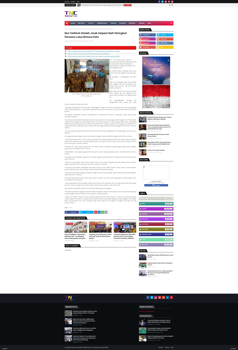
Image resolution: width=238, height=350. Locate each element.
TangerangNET (78, 347)
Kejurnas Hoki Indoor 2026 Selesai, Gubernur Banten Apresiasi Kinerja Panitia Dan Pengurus (84, 321)
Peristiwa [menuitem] (81, 23)
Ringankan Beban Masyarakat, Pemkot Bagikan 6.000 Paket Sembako (160, 118)
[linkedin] (167, 297)
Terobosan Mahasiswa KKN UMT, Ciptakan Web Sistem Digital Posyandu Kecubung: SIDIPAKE (93, 56)
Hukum (155, 209)
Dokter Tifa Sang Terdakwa (156, 150)
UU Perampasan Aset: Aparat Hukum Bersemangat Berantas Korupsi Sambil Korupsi (105, 5)
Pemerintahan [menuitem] (102, 23)
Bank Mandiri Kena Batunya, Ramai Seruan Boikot (158, 135)
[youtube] (165, 39)
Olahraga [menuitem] (122, 23)
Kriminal (155, 214)
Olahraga (155, 224)
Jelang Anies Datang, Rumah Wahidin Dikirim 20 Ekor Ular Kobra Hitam (159, 329)
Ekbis (155, 203)
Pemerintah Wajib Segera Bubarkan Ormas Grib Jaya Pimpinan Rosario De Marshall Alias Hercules (159, 127)
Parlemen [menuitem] (132, 23)
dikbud (71, 29)
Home (66, 29)
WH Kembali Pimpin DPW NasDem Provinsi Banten (160, 256)
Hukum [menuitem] (72, 23)
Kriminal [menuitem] (142, 23)
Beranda (67, 1)
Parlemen (155, 229)
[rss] (165, 47)
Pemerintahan (155, 234)
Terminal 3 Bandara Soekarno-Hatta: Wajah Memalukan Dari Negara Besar (159, 321)
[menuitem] (67, 23)
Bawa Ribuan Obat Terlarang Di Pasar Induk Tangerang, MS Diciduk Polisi (159, 143)
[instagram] (166, 1)
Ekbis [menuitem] (149, 23)
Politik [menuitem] (90, 23)
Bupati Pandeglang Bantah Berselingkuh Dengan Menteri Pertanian (160, 337)
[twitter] (162, 1)
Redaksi (73, 1)
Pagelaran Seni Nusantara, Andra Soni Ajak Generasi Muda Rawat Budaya (88, 54)
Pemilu (155, 239)
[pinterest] (169, 1)
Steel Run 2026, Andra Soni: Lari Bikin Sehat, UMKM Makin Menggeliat (84, 329)
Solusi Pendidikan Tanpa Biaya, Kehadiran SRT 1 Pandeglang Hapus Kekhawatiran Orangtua (93, 51)
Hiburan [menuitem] (113, 23)
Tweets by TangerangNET (147, 311)
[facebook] (159, 1)
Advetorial (155, 198)
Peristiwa (155, 244)
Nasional (155, 219)
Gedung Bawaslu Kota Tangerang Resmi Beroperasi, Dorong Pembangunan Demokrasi (160, 272)
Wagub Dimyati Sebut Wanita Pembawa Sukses (160, 264)
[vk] (165, 43)
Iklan (78, 1)
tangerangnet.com (71, 41)
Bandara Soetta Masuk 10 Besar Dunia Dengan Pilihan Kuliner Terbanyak (85, 312)
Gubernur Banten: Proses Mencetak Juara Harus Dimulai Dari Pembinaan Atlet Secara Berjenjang (84, 338)
